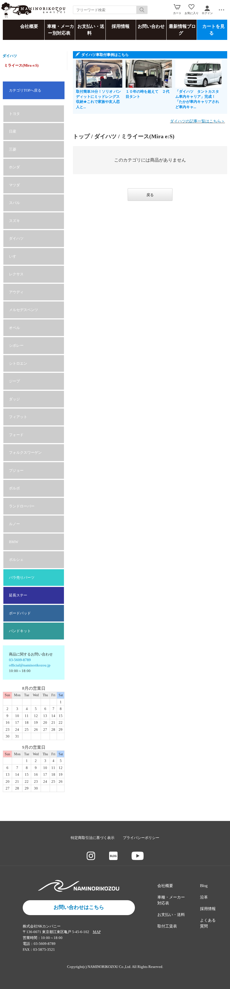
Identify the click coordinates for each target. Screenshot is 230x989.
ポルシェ (16, 559)
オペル (14, 328)
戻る (150, 195)
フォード (16, 435)
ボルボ (14, 488)
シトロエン (18, 363)
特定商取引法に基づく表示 (92, 838)
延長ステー (18, 595)
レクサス (16, 274)
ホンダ (14, 167)
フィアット (18, 417)
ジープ (14, 381)
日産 (12, 131)
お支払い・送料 (90, 29)
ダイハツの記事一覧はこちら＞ (197, 121)
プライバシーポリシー (141, 838)
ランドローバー (21, 506)
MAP (97, 932)
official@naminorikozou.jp (29, 665)
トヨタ (14, 114)
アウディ (16, 292)
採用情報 (121, 26)
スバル (14, 203)
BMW (13, 542)
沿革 (204, 897)
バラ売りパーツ (21, 577)
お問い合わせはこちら (79, 907)
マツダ (14, 185)
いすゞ (14, 256)
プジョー (16, 470)
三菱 (12, 149)
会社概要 (29, 26)
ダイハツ (10, 56)
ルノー (14, 524)
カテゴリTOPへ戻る (25, 90)
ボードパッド (20, 613)
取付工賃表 (167, 926)
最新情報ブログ (182, 29)
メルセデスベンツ (23, 310)
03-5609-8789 (20, 660)
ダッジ (14, 399)
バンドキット (20, 631)
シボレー (16, 345)
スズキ (14, 221)
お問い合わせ (151, 26)
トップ (81, 136)
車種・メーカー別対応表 (60, 29)
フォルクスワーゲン (25, 452)
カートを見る (213, 29)
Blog (204, 886)
